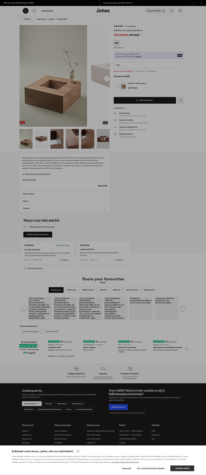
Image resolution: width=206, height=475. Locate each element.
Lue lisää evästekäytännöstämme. (125, 462)
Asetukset (126, 468)
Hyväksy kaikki (182, 468)
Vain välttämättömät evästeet (151, 468)
